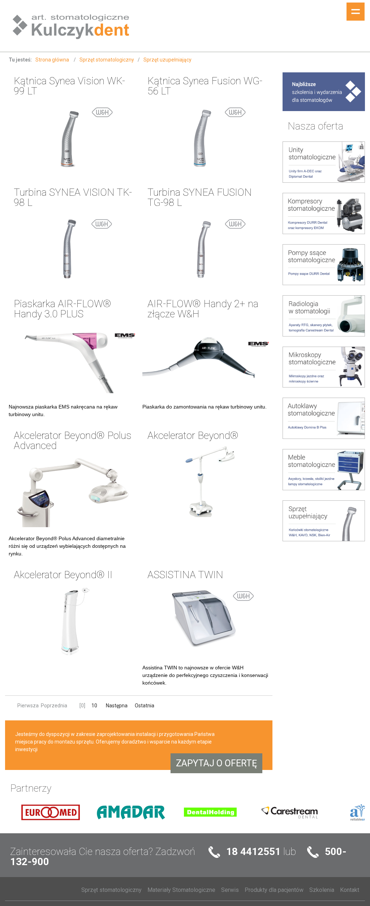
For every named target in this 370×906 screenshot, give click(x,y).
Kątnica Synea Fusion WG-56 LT (204, 86)
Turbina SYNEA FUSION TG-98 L (199, 197)
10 (94, 705)
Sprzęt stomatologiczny (106, 60)
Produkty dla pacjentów (274, 889)
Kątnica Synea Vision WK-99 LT (69, 86)
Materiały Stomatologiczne (181, 889)
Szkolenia (321, 889)
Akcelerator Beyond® (192, 435)
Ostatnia (144, 705)
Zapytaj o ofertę (216, 763)
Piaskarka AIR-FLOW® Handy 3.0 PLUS (62, 309)
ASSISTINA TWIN (185, 575)
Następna (117, 705)
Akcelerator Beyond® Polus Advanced (73, 440)
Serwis (230, 889)
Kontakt (349, 889)
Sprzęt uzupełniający (167, 60)
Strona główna (52, 60)
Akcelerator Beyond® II (63, 575)
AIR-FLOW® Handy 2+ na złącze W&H (202, 309)
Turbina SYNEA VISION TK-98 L (73, 197)
